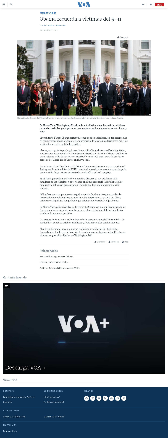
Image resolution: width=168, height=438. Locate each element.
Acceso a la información (14, 416)
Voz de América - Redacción (52, 25)
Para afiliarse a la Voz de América (19, 397)
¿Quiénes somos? (52, 397)
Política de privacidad (54, 402)
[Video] (143, 5)
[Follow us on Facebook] (86, 398)
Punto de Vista (10, 431)
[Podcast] (111, 398)
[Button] (122, 37)
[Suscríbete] (117, 398)
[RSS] (105, 398)
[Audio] (151, 5)
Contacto (7, 402)
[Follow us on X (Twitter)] (92, 398)
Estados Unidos (48, 13)
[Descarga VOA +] (84, 328)
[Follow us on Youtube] (98, 398)
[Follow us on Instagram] (123, 398)
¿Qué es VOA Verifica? (54, 416)
